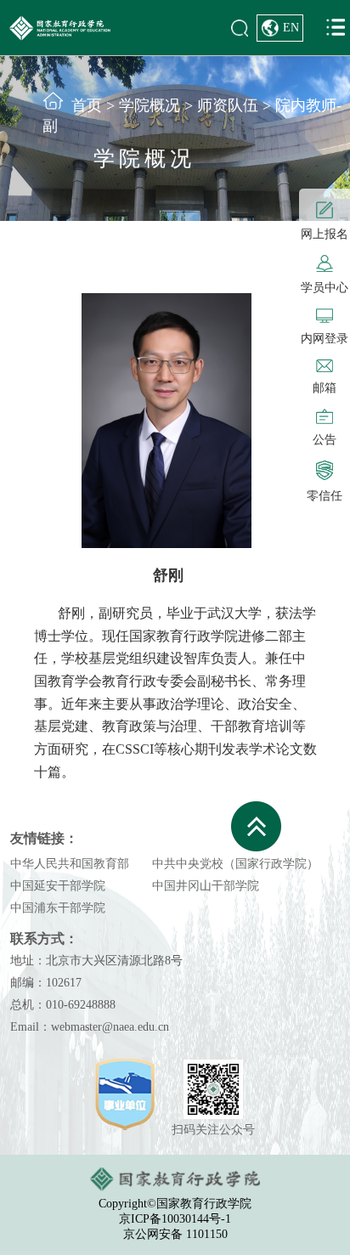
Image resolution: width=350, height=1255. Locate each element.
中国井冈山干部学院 (205, 885)
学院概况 (149, 105)
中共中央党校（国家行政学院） (235, 863)
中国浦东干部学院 (57, 908)
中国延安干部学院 (57, 885)
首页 (86, 105)
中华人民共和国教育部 (69, 863)
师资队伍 (227, 105)
